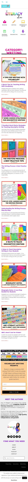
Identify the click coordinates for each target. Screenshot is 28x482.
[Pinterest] (19, 436)
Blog (14, 449)
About (14, 447)
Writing (13, 25)
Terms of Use (16, 464)
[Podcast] (23, 31)
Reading (4, 25)
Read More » (4, 94)
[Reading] (4, 21)
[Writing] (13, 21)
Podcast (23, 34)
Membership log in (23, 25)
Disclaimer (24, 467)
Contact (14, 454)
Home (14, 445)
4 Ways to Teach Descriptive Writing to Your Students (11, 250)
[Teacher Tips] (13, 31)
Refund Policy (23, 464)
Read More (14, 480)
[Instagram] (8, 436)
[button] (2, 2)
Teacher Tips (13, 34)
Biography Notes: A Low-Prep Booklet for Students (11, 291)
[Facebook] (11, 436)
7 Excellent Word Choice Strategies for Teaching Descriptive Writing (13, 126)
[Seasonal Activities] (4, 31)
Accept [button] (24, 478)
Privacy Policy (8, 464)
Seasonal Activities (4, 35)
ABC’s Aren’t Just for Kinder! (11, 332)
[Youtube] (14, 436)
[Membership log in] (23, 21)
